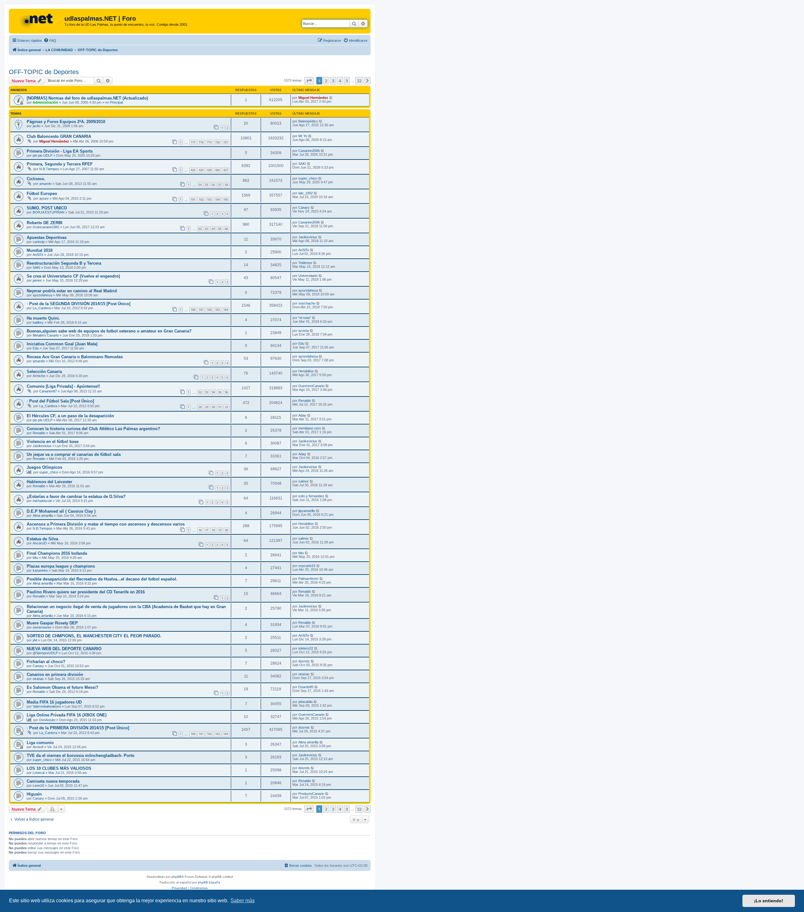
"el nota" (304, 318)
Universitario (308, 276)
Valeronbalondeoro (47, 706)
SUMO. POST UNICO (47, 208)
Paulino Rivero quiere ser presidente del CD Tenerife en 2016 (86, 592)
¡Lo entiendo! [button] (768, 900)
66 (226, 229)
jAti (35, 640)
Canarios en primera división (55, 674)
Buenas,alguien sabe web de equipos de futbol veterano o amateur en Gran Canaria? (109, 331)
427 (225, 170)
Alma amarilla (43, 515)
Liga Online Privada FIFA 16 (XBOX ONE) (66, 715)
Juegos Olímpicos (44, 467)
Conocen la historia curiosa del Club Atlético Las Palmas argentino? (93, 428)
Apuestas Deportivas (47, 237)
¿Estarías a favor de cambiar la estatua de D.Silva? (76, 496)
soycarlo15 (306, 566)
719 (209, 142)
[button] (309, 80)
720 (217, 142)
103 (209, 199)
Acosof (38, 747)
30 (213, 407)
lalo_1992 (305, 193)
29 (206, 407)
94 (213, 392)
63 (206, 229)
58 (226, 185)
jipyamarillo (306, 511)
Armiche (39, 376)
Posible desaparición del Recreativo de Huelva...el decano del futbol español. (102, 579)
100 (193, 310)
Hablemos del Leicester (49, 481)
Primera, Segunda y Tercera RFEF (60, 164)
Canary (304, 207)
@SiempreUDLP (45, 653)
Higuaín (34, 794)
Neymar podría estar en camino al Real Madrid (72, 291)
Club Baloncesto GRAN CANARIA (59, 136)
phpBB (176, 876)
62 (200, 229)
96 (226, 392)
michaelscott (42, 501)
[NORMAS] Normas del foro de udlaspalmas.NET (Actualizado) (87, 98)
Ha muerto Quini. (43, 318)
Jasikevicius (307, 237)
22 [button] (359, 81)
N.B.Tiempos (49, 169)
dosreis (304, 661)
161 (201, 734)
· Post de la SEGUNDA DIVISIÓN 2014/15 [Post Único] (78, 303)
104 (217, 199)
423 (193, 170)
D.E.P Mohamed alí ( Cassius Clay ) (61, 511)
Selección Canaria (44, 371)
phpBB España (209, 882)
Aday (302, 415)
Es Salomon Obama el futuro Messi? (62, 687)
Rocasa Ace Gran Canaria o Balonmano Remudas (75, 356)
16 (200, 530)
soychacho (306, 303)
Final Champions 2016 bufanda (57, 553)
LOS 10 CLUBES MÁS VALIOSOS (59, 768)
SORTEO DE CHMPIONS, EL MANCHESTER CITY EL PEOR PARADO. (94, 636)
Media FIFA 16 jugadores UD (54, 702)
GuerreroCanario (311, 386)
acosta (303, 330)
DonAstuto (47, 720)
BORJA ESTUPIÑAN (48, 212)
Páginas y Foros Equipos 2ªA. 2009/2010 (66, 121)
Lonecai (39, 772)
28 (200, 407)
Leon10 (38, 785)
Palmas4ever (308, 578)
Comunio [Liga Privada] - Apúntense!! (63, 386)
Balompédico (308, 121)
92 (200, 392)
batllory (38, 322)
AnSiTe (38, 254)
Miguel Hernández (313, 98)
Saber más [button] (243, 900)
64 (213, 229)
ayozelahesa (42, 295)
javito (37, 126)
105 (225, 199)
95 (219, 392)
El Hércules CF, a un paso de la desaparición (70, 415)
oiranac (38, 679)
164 (225, 734)
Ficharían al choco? (46, 661)
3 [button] (333, 81)
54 (200, 185)
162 (209, 734)
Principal (116, 102)
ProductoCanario (311, 794)
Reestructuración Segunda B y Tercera (64, 263)
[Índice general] (37, 20)
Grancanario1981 (46, 227)
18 (213, 530)
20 (226, 530)
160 (193, 734)
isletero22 (305, 648)
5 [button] (347, 81)
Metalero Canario (46, 335)
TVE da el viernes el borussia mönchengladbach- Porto (80, 755)
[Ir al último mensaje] (331, 98)
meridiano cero (309, 428)
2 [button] (326, 81)
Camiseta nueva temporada (53, 781)
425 (209, 170)
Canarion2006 (309, 151)
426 (217, 170)
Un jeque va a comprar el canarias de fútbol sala (74, 454)
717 (193, 142)
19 (219, 530)
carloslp (39, 242)
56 (213, 185)
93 (206, 392)
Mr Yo (302, 136)
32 (226, 407)
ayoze (44, 198)
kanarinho (40, 570)
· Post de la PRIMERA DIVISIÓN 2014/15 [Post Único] (78, 728)
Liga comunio (40, 742)
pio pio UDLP (42, 155)
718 (201, 142)
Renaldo (304, 400)
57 (219, 185)
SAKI (302, 163)
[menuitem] (50, 40)
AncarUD (40, 543)
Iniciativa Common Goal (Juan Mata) (62, 344)
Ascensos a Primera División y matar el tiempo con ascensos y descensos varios (106, 524)
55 (206, 185)
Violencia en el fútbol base (53, 441)
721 (225, 142)
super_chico (307, 178)
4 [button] (340, 81)
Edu (36, 348)
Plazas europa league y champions (61, 566)
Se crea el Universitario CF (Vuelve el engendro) (73, 276)
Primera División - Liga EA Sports (60, 151)
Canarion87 (48, 391)
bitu (35, 557)
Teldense (305, 263)
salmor (303, 481)
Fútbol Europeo (42, 193)
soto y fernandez (311, 496)
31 (219, 407)
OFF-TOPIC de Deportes (44, 71)
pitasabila (305, 702)
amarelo (45, 184)
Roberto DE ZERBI (44, 222)
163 (217, 734)
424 (201, 170)
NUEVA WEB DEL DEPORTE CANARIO (64, 648)
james (37, 280)
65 (219, 229)
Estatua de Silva (42, 539)
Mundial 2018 (39, 250)
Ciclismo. (36, 178)
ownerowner (42, 627)
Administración (45, 102)
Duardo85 (305, 687)
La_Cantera (42, 308)
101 (193, 199)
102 (201, 199)
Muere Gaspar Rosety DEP (52, 623)
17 (206, 530)
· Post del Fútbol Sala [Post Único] (60, 401)
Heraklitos (306, 371)
